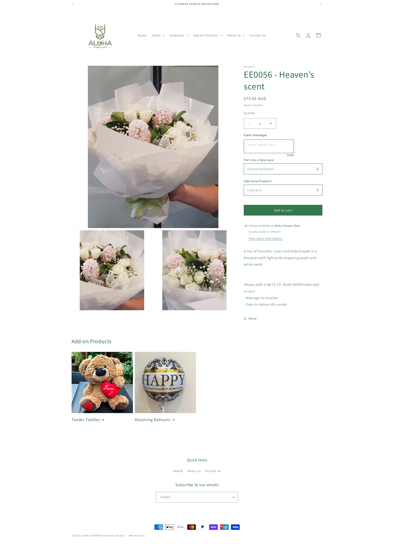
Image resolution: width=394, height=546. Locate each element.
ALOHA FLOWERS (91, 535)
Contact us (213, 471)
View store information (266, 238)
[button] (158, 35)
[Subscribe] (233, 497)
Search (178, 471)
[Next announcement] (321, 4)
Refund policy (137, 535)
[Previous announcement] (73, 4)
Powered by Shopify (112, 535)
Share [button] (252, 318)
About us (194, 471)
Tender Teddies (86, 419)
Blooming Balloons (152, 419)
